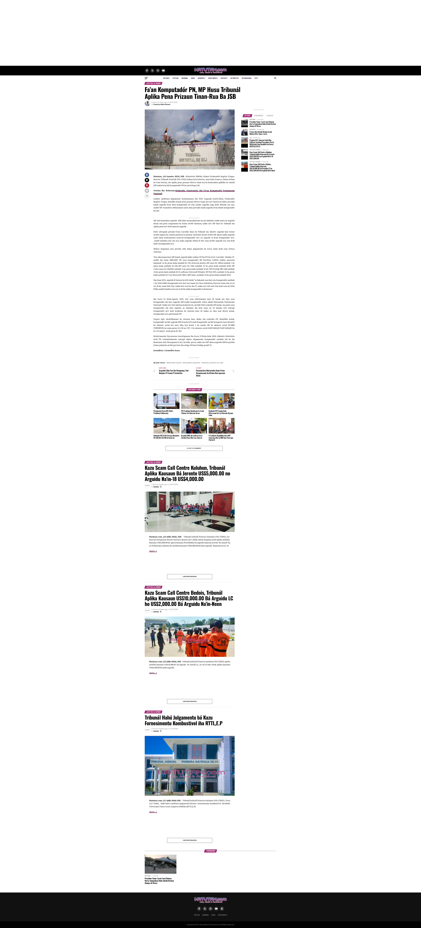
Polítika (175, 78)
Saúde (193, 78)
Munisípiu (201, 78)
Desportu (224, 78)
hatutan (156, 487)
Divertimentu (213, 78)
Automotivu (234, 78)
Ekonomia (184, 78)
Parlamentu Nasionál (192, 363)
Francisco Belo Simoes (161, 104)
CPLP (256, 78)
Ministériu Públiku (174, 363)
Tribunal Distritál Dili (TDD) (212, 363)
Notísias (166, 78)
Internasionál (247, 78)
